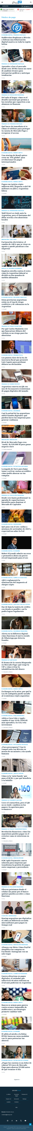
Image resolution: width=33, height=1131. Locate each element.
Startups (24, 1099)
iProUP (4, 193)
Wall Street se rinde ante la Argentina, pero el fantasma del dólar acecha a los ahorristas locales (16, 216)
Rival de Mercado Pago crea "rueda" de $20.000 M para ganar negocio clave (16, 444)
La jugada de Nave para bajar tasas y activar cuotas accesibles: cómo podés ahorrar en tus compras (16, 472)
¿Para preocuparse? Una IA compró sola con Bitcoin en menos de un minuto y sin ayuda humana (16, 750)
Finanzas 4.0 (24, 1094)
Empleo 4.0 (8, 1099)
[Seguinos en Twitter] (21, 1121)
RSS (16, 1107)
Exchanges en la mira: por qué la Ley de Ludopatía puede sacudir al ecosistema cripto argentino (16, 693)
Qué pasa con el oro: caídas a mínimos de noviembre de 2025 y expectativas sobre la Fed (16, 528)
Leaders (8, 1102)
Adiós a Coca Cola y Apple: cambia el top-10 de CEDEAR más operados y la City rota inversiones (14, 721)
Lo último (8, 1094)
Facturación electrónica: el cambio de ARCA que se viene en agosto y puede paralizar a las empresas (16, 245)
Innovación (16, 1099)
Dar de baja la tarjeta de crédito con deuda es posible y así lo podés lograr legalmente (16, 609)
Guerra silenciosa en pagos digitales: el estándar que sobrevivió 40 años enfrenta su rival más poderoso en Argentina (16, 979)
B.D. (4, 164)
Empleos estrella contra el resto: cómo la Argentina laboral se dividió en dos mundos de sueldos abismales (16, 274)
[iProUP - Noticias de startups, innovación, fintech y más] (16, 2)
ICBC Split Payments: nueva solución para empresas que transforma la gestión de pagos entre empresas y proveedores (16, 863)
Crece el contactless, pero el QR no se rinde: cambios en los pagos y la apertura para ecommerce (16, 805)
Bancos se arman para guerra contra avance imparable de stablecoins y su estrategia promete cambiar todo (15, 1008)
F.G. (4, 393)
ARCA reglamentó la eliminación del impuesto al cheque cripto (14, 582)
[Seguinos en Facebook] (12, 1121)
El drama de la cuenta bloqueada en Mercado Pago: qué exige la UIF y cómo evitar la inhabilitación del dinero (16, 665)
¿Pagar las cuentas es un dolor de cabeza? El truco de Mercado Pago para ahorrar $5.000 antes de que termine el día (16, 1066)
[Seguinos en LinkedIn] (16, 1121)
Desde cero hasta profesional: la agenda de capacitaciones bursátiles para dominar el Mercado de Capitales (16, 501)
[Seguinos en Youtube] (25, 1121)
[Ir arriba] (30, 1124)
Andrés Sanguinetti (7, 449)
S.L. (4, 46)
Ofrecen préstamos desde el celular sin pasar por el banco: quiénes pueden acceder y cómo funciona (16, 892)
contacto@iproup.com (7, 1114)
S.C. (4, 812)
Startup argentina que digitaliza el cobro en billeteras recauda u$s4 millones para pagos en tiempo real (16, 921)
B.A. (4, 927)
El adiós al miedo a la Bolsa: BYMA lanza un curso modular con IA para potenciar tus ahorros (15, 1037)
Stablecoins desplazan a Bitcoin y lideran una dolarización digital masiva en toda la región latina (16, 40)
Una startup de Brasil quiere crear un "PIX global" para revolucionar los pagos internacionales (14, 158)
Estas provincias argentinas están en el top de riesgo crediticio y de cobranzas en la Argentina (15, 303)
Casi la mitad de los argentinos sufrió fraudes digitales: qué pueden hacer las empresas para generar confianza (16, 416)
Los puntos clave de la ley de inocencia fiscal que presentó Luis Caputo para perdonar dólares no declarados (15, 360)
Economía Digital (16, 1095)
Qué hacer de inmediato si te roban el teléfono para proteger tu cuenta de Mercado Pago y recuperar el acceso (16, 129)
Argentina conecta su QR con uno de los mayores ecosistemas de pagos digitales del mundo (16, 388)
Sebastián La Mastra (7, 671)
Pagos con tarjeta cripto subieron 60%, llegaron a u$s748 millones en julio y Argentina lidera (16, 187)
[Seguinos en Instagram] (7, 1121)
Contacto (16, 1102)
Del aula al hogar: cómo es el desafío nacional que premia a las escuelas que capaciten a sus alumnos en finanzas (16, 100)
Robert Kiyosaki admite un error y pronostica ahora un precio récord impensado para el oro (16, 555)
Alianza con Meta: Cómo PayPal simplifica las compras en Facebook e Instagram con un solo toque (16, 950)
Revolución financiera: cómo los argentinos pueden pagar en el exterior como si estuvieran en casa (16, 834)
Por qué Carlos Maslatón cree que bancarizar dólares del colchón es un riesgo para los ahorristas (15, 332)
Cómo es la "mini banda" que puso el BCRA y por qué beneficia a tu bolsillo (16, 778)
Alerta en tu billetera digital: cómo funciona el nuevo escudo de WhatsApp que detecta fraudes (16, 636)
